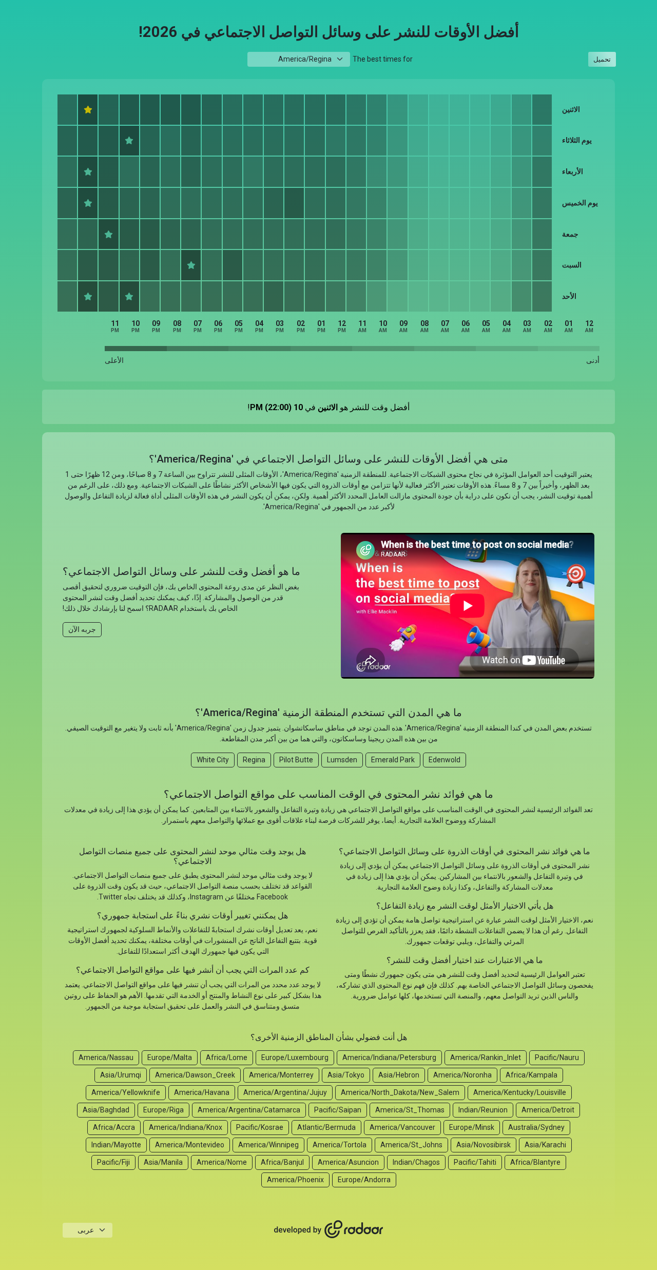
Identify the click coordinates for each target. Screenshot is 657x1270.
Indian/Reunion (483, 1110)
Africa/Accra (114, 1127)
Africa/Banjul (282, 1162)
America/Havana (201, 1092)
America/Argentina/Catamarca (249, 1110)
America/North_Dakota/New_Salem (400, 1092)
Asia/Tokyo (345, 1075)
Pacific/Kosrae (259, 1127)
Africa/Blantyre (535, 1162)
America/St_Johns (411, 1145)
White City (213, 760)
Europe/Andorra (364, 1180)
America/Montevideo (189, 1145)
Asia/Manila (163, 1162)
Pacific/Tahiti (475, 1162)
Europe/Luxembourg (294, 1057)
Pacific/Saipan (337, 1110)
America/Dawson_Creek (195, 1075)
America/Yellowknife (125, 1092)
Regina (254, 760)
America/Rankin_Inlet (485, 1057)
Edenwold (444, 760)
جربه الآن (82, 629)
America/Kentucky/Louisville (519, 1092)
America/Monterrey (281, 1075)
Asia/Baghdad (106, 1110)
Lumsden (342, 760)
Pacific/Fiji (113, 1162)
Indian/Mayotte (116, 1145)
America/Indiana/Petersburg (389, 1057)
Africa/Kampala (531, 1075)
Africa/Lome (226, 1057)
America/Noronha (462, 1075)
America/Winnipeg (268, 1145)
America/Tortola (339, 1145)
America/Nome (222, 1162)
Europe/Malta (169, 1057)
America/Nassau (106, 1057)
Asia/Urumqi (120, 1075)
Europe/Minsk (471, 1127)
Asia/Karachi (545, 1145)
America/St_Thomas (410, 1110)
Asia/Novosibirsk (483, 1145)
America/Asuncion (348, 1162)
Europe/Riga (163, 1110)
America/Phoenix (295, 1180)
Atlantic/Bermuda (326, 1127)
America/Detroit (547, 1110)
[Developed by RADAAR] (328, 1229)
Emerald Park (393, 760)
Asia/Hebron (398, 1075)
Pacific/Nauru (557, 1057)
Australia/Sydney (536, 1127)
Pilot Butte (296, 760)
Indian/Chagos (416, 1162)
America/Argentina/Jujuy (285, 1092)
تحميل (602, 59)
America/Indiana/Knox (185, 1127)
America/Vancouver (402, 1127)
